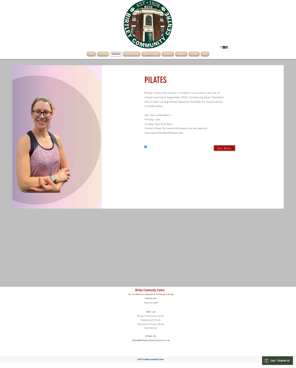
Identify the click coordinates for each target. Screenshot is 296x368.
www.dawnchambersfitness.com (163, 132)
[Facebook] (227, 47)
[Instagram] (221, 47)
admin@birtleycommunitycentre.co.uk (151, 340)
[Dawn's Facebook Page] (145, 147)
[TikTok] (224, 47)
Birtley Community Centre (149, 290)
